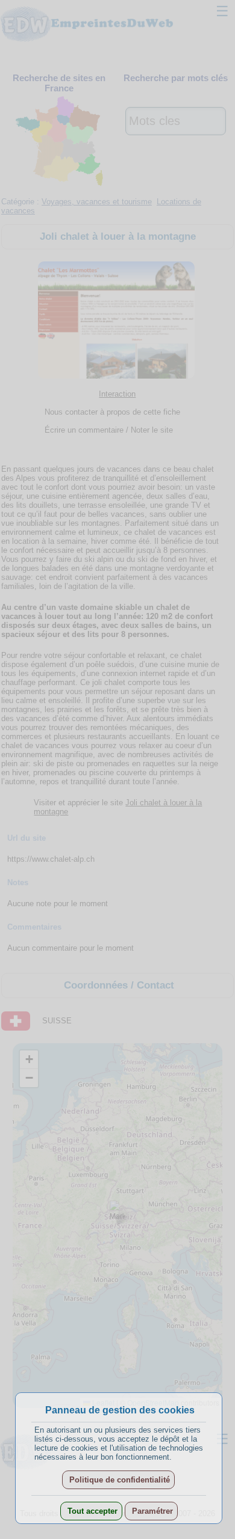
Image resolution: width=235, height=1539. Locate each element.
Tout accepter (91, 1511)
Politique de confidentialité (118, 1479)
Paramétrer (151, 1511)
